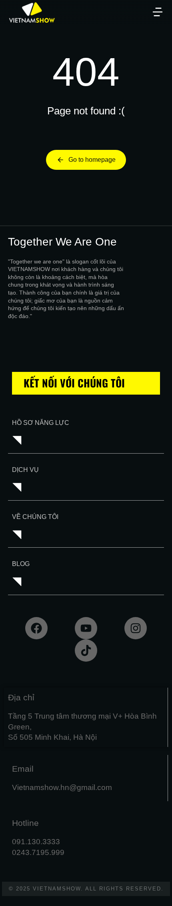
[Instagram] (135, 628)
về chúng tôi (35, 516)
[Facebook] (36, 628)
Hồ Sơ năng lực (40, 422)
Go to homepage (92, 159)
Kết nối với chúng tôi (74, 383)
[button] (157, 12)
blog (21, 563)
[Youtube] (86, 628)
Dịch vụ (25, 469)
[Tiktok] (86, 650)
